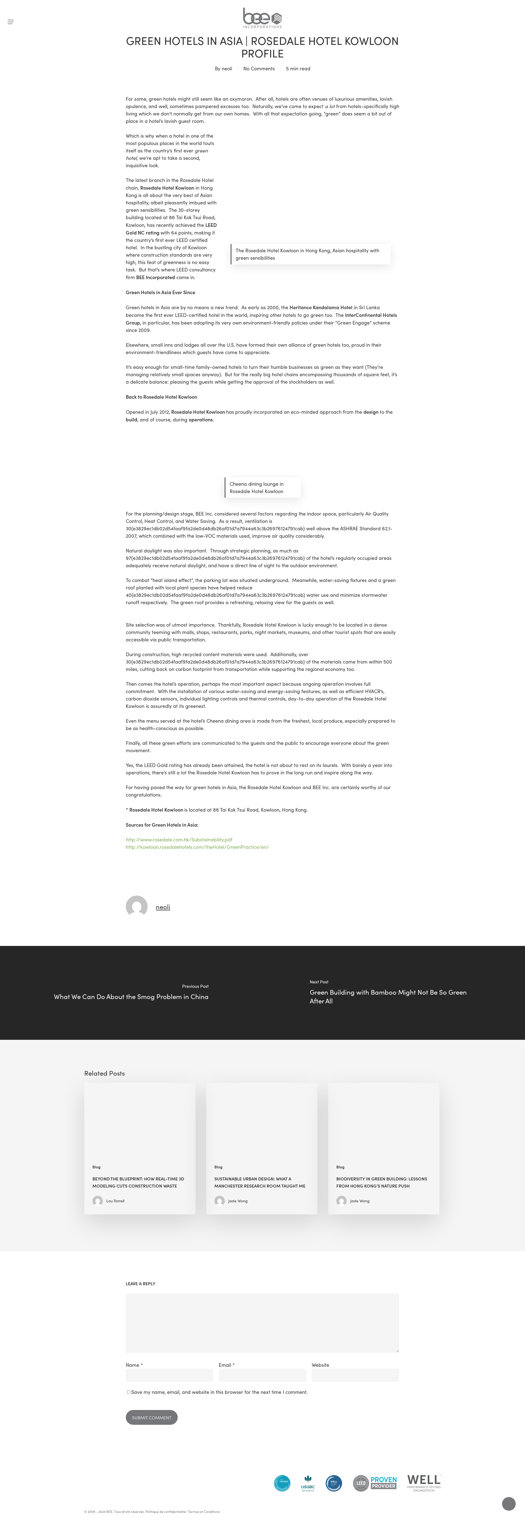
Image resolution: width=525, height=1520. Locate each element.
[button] (11, 22)
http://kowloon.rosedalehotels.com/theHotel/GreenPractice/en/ (197, 847)
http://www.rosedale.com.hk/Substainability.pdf (179, 839)
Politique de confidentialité (165, 1511)
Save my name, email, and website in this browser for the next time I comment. (219, 1392)
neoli (227, 68)
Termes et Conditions (204, 1511)
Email (227, 1365)
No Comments (259, 68)
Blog (96, 1166)
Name (134, 1365)
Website (320, 1365)
